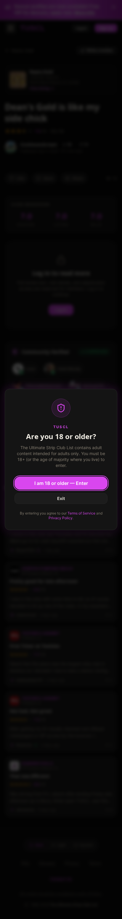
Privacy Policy (61, 518)
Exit (61, 498)
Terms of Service (81, 513)
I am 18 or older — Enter (61, 483)
